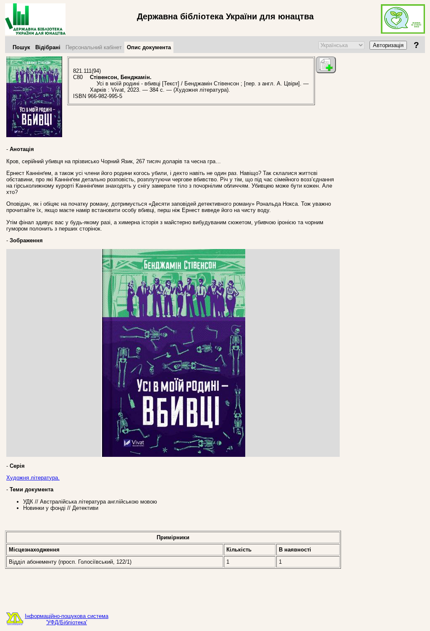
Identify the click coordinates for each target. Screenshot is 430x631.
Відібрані (47, 47)
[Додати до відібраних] (326, 64)
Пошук (21, 47)
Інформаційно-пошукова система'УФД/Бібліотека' (66, 619)
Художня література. (33, 478)
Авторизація (388, 45)
